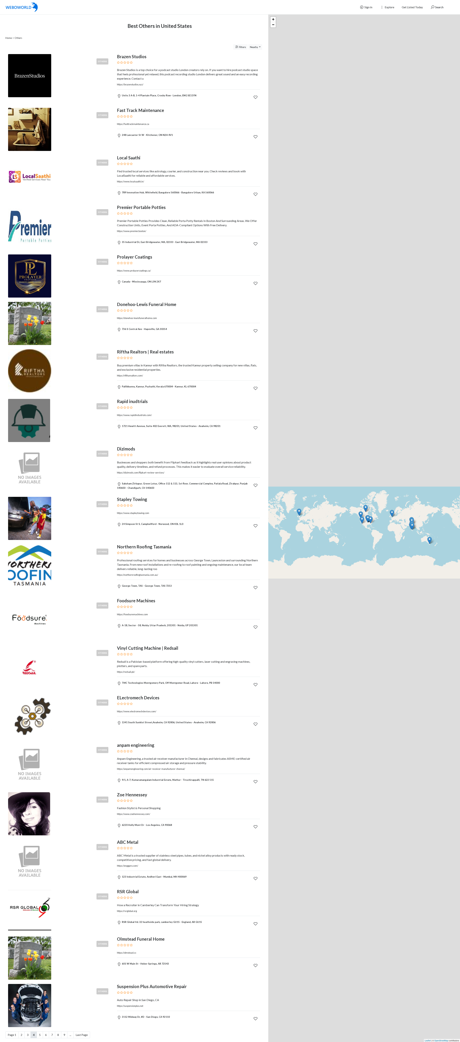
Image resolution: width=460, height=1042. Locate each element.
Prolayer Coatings (134, 256)
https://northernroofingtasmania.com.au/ (137, 574)
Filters (242, 47)
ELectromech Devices (138, 697)
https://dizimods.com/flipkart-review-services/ (140, 472)
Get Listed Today (412, 7)
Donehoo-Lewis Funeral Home (146, 304)
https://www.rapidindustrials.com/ (134, 415)
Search (439, 7)
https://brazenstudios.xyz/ (130, 84)
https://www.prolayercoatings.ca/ (134, 270)
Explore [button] (389, 7)
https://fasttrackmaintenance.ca (133, 124)
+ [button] (273, 19)
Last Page (82, 1034)
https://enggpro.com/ (127, 865)
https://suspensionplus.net (130, 1005)
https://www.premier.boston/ (131, 231)
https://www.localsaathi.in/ (130, 181)
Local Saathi (128, 157)
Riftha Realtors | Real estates (145, 351)
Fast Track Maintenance (140, 110)
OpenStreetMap (441, 1040)
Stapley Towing (132, 499)
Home (8, 37)
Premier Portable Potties (141, 207)
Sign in (368, 7)
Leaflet (428, 1040)
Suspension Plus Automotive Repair (152, 986)
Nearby (254, 47)
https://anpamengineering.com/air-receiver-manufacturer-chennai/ (151, 768)
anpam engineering (135, 745)
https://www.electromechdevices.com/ (136, 711)
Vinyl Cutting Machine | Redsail (147, 648)
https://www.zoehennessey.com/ (133, 814)
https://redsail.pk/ (126, 671)
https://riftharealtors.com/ (130, 375)
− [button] (273, 24)
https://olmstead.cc (126, 952)
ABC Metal (127, 842)
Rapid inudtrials (132, 401)
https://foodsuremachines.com (132, 614)
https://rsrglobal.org (127, 911)
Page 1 (12, 1034)
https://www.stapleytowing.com (133, 513)
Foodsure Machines (136, 600)
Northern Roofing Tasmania (144, 546)
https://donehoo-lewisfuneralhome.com (137, 318)
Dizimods (126, 448)
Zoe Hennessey (132, 794)
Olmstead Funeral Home (141, 939)
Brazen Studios (131, 56)
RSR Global (128, 891)
